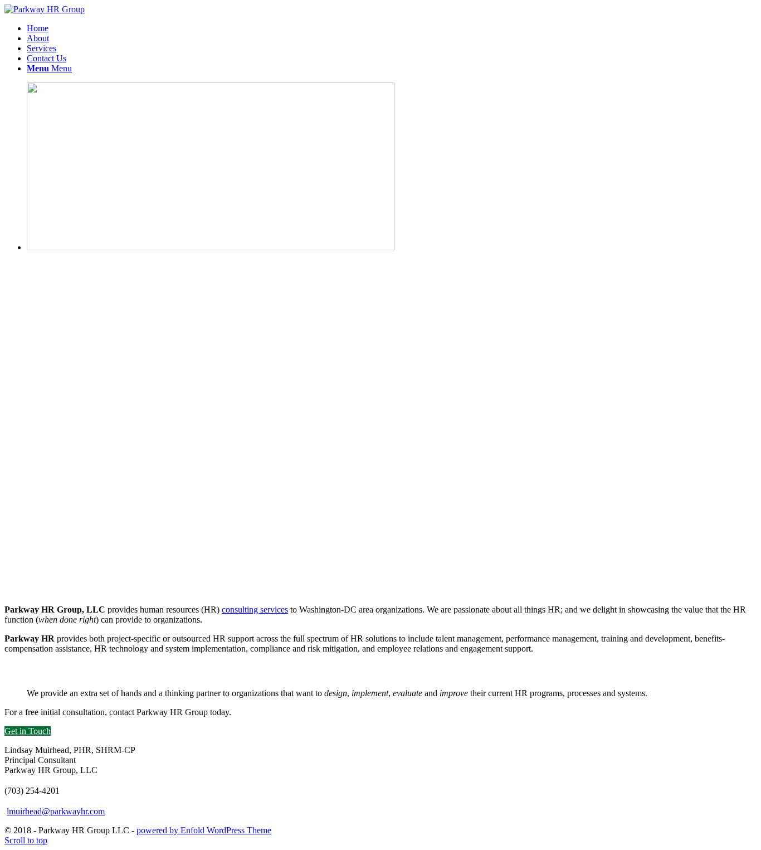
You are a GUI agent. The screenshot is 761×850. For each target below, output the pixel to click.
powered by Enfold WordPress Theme (203, 830)
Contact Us (46, 58)
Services (41, 48)
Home (37, 28)
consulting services (255, 609)
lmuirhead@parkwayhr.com (56, 811)
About (38, 38)
